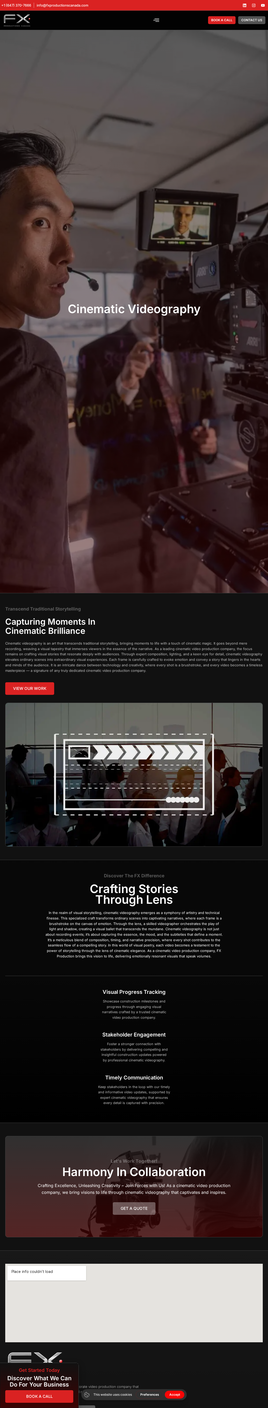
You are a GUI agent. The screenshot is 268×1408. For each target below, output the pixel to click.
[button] (156, 20)
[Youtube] (263, 5)
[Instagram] (254, 5)
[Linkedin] (244, 5)
